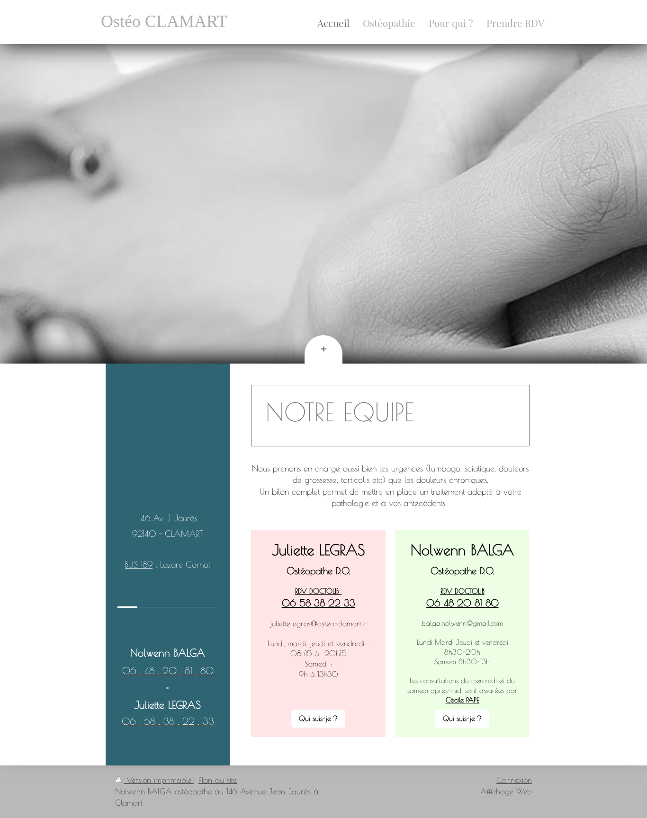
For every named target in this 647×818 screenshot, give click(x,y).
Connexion (514, 780)
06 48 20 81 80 (462, 602)
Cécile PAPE (462, 700)
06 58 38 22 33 (318, 602)
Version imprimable (159, 780)
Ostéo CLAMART (164, 21)
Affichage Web (506, 791)
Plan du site (217, 780)
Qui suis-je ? (318, 718)
